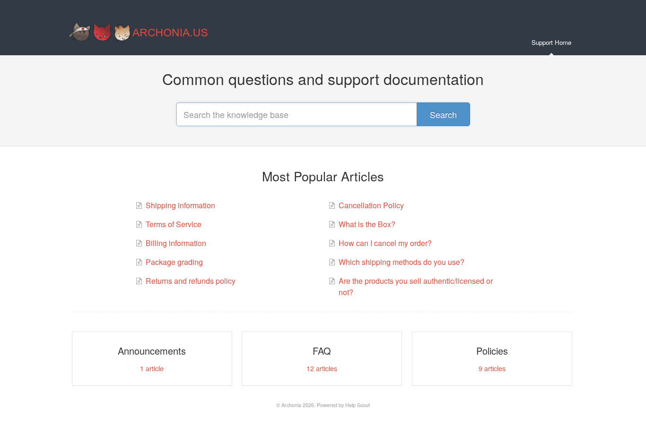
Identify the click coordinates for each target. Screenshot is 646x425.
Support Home (551, 42)
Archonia (291, 404)
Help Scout (357, 404)
